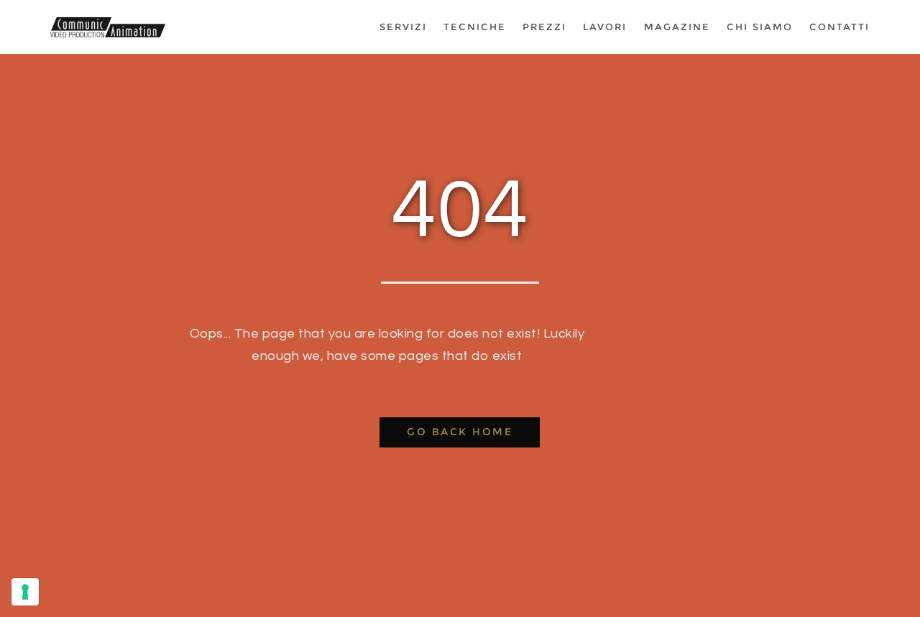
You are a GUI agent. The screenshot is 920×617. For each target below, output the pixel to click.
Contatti (839, 27)
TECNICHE (474, 27)
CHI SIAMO (760, 27)
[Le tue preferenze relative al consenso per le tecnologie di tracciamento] (25, 592)
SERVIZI (403, 27)
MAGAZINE (677, 27)
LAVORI (605, 27)
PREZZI (544, 27)
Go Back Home (459, 431)
